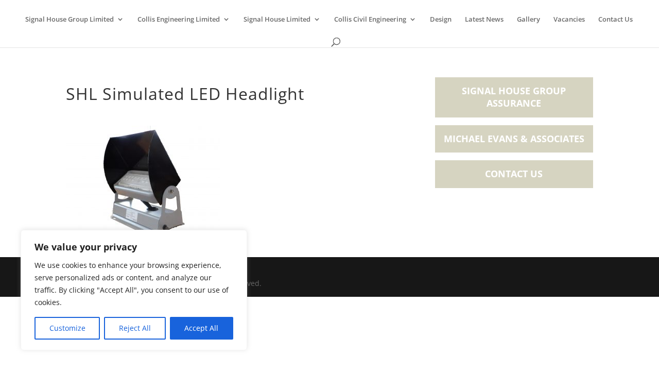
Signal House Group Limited (69, 19)
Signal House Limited (277, 19)
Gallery (528, 19)
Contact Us (615, 19)
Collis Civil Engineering (370, 19)
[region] (134, 290)
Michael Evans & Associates (514, 138)
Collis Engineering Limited (178, 19)
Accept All (201, 328)
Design (441, 19)
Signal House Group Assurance (514, 97)
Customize (67, 328)
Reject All (135, 328)
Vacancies (569, 19)
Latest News (484, 19)
